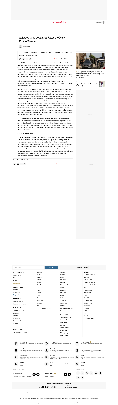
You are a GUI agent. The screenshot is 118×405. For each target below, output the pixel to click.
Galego (86, 267)
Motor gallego (64, 335)
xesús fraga (26, 46)
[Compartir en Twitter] (30, 59)
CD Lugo (62, 325)
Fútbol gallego (64, 333)
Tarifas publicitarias (18, 310)
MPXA (83, 392)
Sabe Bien (87, 277)
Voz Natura (71, 392)
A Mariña (39, 277)
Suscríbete (16, 283)
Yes (85, 313)
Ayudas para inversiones (20, 332)
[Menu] (14, 22)
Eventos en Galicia (18, 321)
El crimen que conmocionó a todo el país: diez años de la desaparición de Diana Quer (87, 84)
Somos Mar (63, 303)
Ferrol (38, 290)
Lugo (38, 295)
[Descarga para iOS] (34, 374)
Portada (62, 274)
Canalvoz (65, 392)
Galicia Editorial (89, 392)
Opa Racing (63, 322)
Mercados (86, 308)
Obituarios (63, 305)
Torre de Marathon (65, 317)
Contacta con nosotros (19, 304)
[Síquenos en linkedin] (91, 373)
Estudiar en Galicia (89, 282)
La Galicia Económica (66, 308)
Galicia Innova (88, 303)
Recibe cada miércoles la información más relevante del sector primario (61, 350)
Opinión (62, 287)
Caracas (38, 159)
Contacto (15, 323)
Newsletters (16, 292)
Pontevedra (40, 300)
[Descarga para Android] (37, 374)
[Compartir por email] (23, 59)
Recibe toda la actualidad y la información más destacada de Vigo (62, 364)
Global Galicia (88, 279)
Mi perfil (15, 289)
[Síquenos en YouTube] (96, 373)
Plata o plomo (88, 290)
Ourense (39, 298)
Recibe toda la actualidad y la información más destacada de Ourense (92, 364)
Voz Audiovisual (49, 392)
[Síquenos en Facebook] (78, 373)
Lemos (39, 292)
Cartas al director (18, 301)
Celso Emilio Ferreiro (26, 159)
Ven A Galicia (87, 292)
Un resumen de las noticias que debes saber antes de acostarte (60, 343)
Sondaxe (60, 392)
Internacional (64, 285)
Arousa (39, 279)
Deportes (63, 290)
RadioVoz (55, 392)
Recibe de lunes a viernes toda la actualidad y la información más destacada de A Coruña (62, 357)
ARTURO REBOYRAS (80, 77)
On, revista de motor (89, 318)
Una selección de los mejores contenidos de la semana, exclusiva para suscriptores (91, 343)
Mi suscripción (17, 275)
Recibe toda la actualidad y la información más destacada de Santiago (31, 364)
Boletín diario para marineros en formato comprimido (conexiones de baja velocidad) (91, 350)
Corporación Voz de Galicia (31, 392)
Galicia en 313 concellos (44, 308)
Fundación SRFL (41, 392)
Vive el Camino (88, 298)
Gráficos (62, 298)
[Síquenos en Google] (82, 378)
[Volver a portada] (59, 22)
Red (85, 287)
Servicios (16, 313)
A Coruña (39, 274)
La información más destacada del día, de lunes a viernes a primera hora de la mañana (31, 343)
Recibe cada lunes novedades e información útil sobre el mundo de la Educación (31, 350)
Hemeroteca (16, 280)
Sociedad (63, 292)
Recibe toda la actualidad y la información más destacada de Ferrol (92, 357)
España (62, 282)
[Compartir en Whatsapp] (20, 59)
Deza (38, 287)
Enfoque (86, 295)
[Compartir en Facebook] (26, 59)
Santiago (39, 303)
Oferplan (15, 315)
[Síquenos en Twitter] (82, 373)
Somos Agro (63, 300)
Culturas (34, 159)
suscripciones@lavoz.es (71, 387)
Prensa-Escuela (77, 392)
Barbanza (39, 282)
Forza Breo (63, 330)
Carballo (39, 285)
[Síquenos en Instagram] (87, 373)
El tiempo (63, 311)
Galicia (62, 277)
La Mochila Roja (88, 300)
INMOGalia (16, 318)
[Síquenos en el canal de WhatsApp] (78, 378)
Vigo (38, 305)
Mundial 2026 (64, 315)
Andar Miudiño (64, 327)
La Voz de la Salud (89, 274)
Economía (63, 279)
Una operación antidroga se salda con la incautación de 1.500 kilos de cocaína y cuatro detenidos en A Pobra (90, 74)
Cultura (62, 295)
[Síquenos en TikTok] (100, 373)
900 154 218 (47, 386)
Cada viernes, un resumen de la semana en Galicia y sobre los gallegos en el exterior (31, 357)
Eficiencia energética (19, 329)
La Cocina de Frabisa (90, 285)
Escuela (86, 316)
